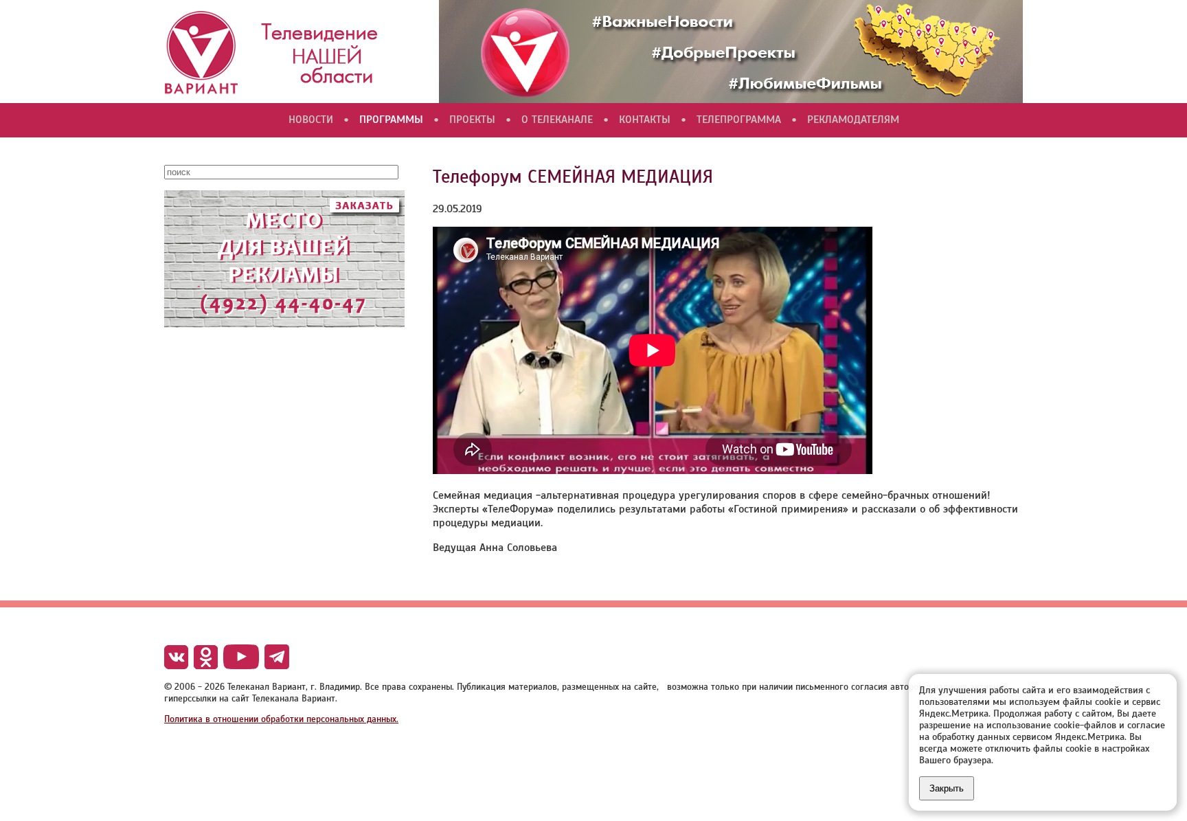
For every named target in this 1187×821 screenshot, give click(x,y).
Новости (311, 119)
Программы (391, 119)
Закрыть (946, 788)
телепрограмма (739, 119)
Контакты (644, 119)
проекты (472, 119)
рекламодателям (853, 119)
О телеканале (557, 119)
